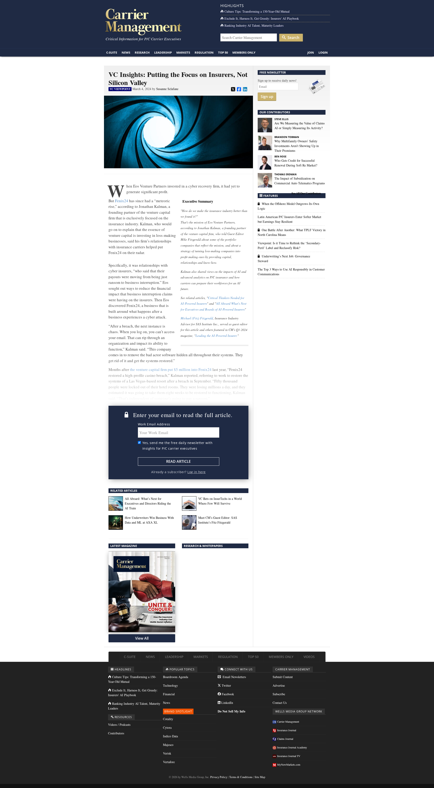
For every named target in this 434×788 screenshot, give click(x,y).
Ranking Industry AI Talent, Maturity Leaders (253, 25)
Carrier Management (288, 721)
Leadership (163, 52)
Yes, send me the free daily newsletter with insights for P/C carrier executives (177, 446)
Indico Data (170, 736)
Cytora (167, 727)
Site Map (260, 777)
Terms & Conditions (240, 777)
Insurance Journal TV (288, 756)
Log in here (196, 472)
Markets (183, 52)
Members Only (243, 52)
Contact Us (280, 702)
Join (310, 52)
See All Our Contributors (306, 193)
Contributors (116, 733)
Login (323, 52)
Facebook (227, 694)
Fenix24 (121, 200)
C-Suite (111, 52)
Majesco (168, 745)
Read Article (178, 461)
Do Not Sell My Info (231, 711)
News (126, 52)
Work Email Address (154, 424)
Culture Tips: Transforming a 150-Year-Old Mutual (257, 11)
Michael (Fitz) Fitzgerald (197, 318)
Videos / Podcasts (119, 724)
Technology (170, 685)
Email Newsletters (234, 677)
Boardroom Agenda (175, 677)
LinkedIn (226, 702)
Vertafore (169, 762)
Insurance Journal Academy (292, 747)
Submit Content (283, 677)
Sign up (267, 96)
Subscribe (279, 694)
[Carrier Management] (158, 21)
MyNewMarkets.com (288, 764)
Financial (169, 694)
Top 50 (223, 52)
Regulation (204, 52)
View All (142, 638)
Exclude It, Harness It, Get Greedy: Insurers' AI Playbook (261, 18)
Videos (309, 657)
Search (293, 37)
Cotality (168, 719)
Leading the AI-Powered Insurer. (216, 335)
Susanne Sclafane (167, 89)
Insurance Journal (286, 730)
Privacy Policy (218, 777)
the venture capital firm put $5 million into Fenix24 (171, 369)
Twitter (226, 685)
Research (142, 52)
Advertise (279, 685)
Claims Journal (285, 739)
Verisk (167, 753)
